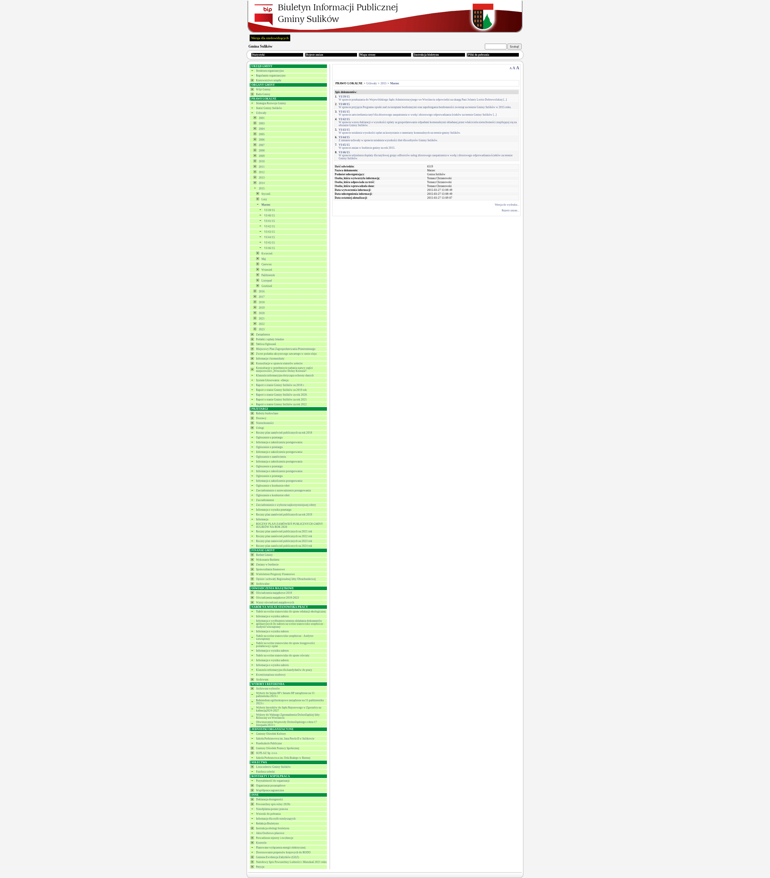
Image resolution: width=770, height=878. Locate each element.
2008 (262, 150)
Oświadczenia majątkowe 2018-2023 (277, 597)
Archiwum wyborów (268, 688)
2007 (262, 145)
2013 (262, 177)
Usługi (260, 427)
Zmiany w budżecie (267, 564)
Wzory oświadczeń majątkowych (275, 602)
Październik (268, 275)
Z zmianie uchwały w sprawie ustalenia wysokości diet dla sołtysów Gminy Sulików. (388, 139)
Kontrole (261, 842)
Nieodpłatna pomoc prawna (272, 809)
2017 (262, 296)
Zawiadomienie (265, 500)
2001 (262, 118)
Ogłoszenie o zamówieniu (271, 456)
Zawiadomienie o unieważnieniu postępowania (283, 490)
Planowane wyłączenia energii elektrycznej (281, 847)
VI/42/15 (269, 226)
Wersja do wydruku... (507, 204)
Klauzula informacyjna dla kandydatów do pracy (284, 669)
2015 (262, 188)
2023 (262, 329)
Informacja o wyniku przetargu (273, 509)
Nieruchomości (265, 423)
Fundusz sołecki (265, 771)
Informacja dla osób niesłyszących (276, 818)
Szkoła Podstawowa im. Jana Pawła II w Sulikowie (285, 738)
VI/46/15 (269, 248)
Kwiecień (267, 253)
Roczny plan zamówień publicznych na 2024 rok (284, 545)
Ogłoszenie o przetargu (269, 437)
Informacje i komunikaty (270, 358)
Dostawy (261, 418)
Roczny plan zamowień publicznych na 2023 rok (284, 541)
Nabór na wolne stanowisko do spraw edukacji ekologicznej (291, 611)
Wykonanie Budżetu (267, 559)
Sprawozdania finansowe (270, 569)
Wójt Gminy (263, 89)
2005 (262, 134)
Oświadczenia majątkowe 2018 (274, 592)
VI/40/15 (269, 215)
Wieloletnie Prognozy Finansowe (275, 574)
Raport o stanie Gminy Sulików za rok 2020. (281, 394)
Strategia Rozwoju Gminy (271, 103)
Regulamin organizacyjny (271, 75)
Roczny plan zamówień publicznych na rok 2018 (284, 432)
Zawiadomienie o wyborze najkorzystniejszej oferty (286, 504)
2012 (262, 172)
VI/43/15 (269, 231)
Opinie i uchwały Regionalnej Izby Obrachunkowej (286, 579)
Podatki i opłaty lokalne (270, 339)
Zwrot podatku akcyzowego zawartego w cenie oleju (286, 353)
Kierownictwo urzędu (268, 80)
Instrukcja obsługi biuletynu (272, 828)
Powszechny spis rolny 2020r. (273, 804)
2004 (262, 128)
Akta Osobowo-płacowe (270, 833)
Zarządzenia (263, 334)
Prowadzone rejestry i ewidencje (274, 837)
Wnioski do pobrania (268, 813)
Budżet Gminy (264, 554)
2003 (262, 123)
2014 (262, 183)
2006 (262, 139)
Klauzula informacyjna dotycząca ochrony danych (285, 375)
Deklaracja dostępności (269, 799)
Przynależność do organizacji (273, 780)
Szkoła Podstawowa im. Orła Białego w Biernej (283, 757)
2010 (262, 161)
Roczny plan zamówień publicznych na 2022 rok (284, 536)
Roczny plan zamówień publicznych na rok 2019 (284, 514)
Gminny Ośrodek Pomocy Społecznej (277, 748)
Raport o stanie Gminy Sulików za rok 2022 (281, 404)
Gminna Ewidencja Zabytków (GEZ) (277, 857)
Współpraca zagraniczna (270, 790)
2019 (262, 307)
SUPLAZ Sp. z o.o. (267, 753)
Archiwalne (263, 583)
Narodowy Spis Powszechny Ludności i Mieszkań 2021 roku (291, 862)
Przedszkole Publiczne (269, 743)
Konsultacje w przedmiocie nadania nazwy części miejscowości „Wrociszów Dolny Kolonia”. (284, 369)
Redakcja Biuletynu (267, 823)
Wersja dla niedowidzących (270, 38)
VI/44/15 (269, 237)
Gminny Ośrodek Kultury (271, 733)
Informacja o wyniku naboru (272, 616)
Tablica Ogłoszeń (266, 344)
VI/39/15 (269, 210)
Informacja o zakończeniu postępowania (279, 442)
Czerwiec (266, 264)
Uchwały (261, 112)
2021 (262, 318)
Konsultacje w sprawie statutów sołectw (279, 363)
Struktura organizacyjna (270, 70)
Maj (263, 258)
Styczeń (265, 193)
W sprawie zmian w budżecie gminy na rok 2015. (367, 146)
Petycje (260, 866)
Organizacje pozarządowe (270, 785)
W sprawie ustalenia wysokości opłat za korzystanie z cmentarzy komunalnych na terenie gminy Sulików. (399, 131)
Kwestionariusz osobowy (271, 674)
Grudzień (266, 286)
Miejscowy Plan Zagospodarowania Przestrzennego (286, 348)
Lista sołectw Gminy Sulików (273, 766)
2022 (262, 323)
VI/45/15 (269, 242)
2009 (262, 155)
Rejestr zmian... (510, 210)
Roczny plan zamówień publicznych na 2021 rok (284, 531)
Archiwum (262, 679)
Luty (264, 199)
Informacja (262, 519)
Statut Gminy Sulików (269, 108)
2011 (262, 166)
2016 (262, 291)
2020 (262, 313)
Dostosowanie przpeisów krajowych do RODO (283, 852)
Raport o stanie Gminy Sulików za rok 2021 (281, 399)
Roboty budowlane (267, 413)
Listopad (266, 280)
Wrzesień (266, 269)
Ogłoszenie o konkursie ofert (273, 485)
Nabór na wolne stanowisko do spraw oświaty (283, 655)
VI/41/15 (269, 221)
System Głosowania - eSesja (272, 380)
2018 (262, 302)
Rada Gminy (263, 94)
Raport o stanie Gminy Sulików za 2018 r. (280, 385)
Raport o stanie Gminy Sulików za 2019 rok (281, 389)
